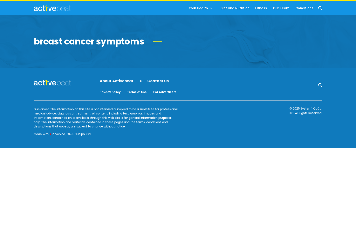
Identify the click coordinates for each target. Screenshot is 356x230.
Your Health (198, 8)
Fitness (261, 8)
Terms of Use (137, 92)
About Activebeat (117, 81)
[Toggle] (211, 8)
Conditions (304, 8)
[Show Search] (320, 8)
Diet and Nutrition (234, 8)
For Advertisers (164, 92)
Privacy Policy (110, 92)
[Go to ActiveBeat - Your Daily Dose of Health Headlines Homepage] (52, 8)
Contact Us (158, 81)
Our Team (281, 8)
